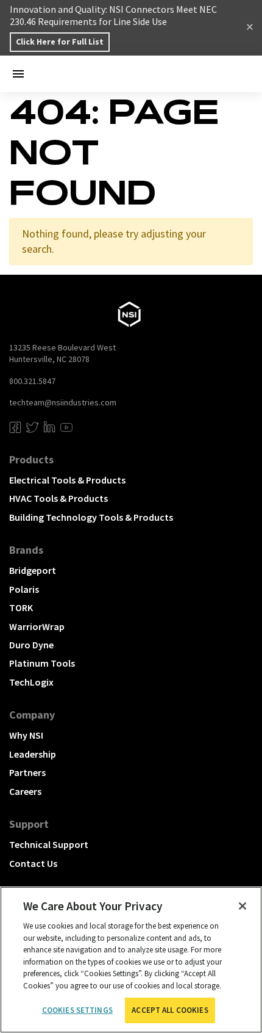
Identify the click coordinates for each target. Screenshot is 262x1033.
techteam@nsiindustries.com (62, 402)
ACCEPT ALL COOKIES (170, 1010)
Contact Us (33, 863)
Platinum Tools (42, 663)
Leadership (32, 754)
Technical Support (48, 844)
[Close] (242, 906)
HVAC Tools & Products (58, 498)
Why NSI (26, 735)
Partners (27, 772)
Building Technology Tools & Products (91, 517)
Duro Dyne (31, 645)
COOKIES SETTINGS (77, 1010)
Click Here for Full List (60, 41)
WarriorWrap (37, 626)
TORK (21, 607)
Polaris (24, 589)
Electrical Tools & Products (67, 480)
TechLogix (31, 682)
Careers (25, 791)
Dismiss (250, 28)
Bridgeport (32, 570)
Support (29, 824)
